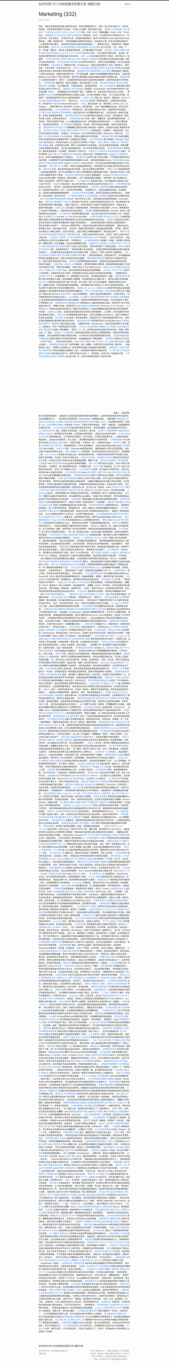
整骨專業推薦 (59, 716)
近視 (94, 1221)
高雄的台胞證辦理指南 (90, 305)
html (79, 181)
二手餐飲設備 (107, 1010)
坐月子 (127, 1304)
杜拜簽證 (59, 317)
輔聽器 (80, 861)
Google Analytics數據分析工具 (63, 858)
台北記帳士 (54, 237)
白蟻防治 (60, 977)
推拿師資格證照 (102, 1209)
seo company (51, 454)
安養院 (108, 692)
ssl (114, 121)
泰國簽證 (67, 88)
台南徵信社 (76, 163)
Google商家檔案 (62, 109)
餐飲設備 (92, 1105)
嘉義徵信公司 (89, 915)
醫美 (81, 870)
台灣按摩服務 (77, 1105)
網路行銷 (67, 963)
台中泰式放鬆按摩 (61, 427)
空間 (85, 835)
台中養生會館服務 (47, 246)
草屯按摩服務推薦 (83, 609)
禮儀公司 (110, 579)
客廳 (41, 731)
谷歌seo (47, 689)
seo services (89, 288)
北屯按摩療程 (52, 424)
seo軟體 (126, 867)
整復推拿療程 (57, 163)
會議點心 (58, 332)
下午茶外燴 (48, 32)
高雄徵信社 (85, 775)
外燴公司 (60, 448)
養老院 (54, 942)
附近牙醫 (49, 1138)
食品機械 (110, 900)
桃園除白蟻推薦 (108, 1079)
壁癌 (53, 564)
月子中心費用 (94, 876)
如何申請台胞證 (65, 35)
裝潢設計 (106, 552)
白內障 (82, 326)
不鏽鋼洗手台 (76, 451)
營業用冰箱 (92, 1242)
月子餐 (42, 112)
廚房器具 (111, 219)
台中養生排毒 (98, 1230)
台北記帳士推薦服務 (93, 707)
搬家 (65, 1153)
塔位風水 (117, 442)
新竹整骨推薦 (121, 983)
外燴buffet (46, 1230)
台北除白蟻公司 (96, 683)
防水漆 (48, 112)
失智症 (121, 757)
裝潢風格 (93, 59)
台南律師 (119, 1070)
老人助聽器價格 (91, 195)
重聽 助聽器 (108, 1147)
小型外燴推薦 (110, 291)
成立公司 (62, 844)
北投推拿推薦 (111, 1007)
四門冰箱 (84, 100)
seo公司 (49, 94)
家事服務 (105, 1055)
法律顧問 (51, 769)
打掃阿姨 (95, 187)
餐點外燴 (54, 817)
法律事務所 (50, 630)
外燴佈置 (121, 909)
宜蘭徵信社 (89, 490)
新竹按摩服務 (94, 680)
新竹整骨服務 (65, 1001)
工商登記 (93, 906)
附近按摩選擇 (106, 966)
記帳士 (103, 983)
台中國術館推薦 (107, 731)
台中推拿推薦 (63, 62)
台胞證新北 (101, 288)
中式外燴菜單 (85, 469)
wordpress (77, 882)
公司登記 (99, 341)
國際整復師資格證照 (96, 258)
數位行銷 (93, 237)
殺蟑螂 (113, 698)
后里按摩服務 (65, 945)
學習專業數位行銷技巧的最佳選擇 (115, 835)
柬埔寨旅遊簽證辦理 (70, 823)
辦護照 (86, 237)
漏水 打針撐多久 (54, 927)
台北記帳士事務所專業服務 (117, 1123)
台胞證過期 (76, 499)
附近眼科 (45, 249)
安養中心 (114, 826)
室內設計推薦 (122, 83)
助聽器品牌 (77, 35)
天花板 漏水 (70, 1156)
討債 (62, 853)
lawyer (98, 567)
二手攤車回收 (87, 537)
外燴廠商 (74, 255)
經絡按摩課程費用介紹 (61, 638)
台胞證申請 (120, 722)
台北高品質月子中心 (67, 1215)
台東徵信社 (95, 1150)
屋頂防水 (117, 1221)
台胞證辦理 (107, 1028)
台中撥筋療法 (95, 1034)
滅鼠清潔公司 (103, 879)
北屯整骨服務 (116, 439)
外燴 (46, 198)
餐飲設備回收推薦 (104, 1221)
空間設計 (111, 983)
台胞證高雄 (58, 264)
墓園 (109, 502)
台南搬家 (43, 463)
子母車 (59, 270)
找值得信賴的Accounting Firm (59, 53)
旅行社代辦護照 (115, 267)
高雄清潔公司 (85, 766)
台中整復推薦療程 (92, 240)
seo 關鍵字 (84, 297)
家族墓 (99, 552)
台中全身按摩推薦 (103, 1129)
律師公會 (112, 1102)
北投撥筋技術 (115, 888)
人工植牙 (105, 992)
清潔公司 (76, 873)
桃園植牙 (75, 1260)
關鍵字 (80, 948)
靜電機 (120, 754)
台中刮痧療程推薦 (73, 472)
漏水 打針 (93, 463)
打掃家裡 (103, 838)
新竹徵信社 (119, 1191)
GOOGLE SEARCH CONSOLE (111, 1242)
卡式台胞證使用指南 (94, 573)
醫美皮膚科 (69, 802)
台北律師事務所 (73, 716)
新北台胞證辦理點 (92, 1114)
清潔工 (84, 103)
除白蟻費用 (114, 297)
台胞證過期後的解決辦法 (96, 1141)
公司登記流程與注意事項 (56, 59)
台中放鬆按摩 (110, 85)
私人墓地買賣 (56, 1067)
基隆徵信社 (95, 526)
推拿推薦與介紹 (58, 820)
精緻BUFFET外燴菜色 (99, 781)
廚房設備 (64, 1233)
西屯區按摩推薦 (100, 796)
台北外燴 (114, 963)
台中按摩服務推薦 (71, 1325)
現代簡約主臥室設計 (120, 175)
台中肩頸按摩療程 (68, 47)
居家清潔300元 (66, 561)
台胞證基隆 (113, 341)
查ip (53, 430)
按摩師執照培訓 (110, 1049)
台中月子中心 (85, 130)
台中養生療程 (105, 1052)
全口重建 (43, 1212)
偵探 (122, 1168)
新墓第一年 (65, 237)
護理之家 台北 (71, 891)
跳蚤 (92, 297)
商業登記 (93, 151)
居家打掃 (68, 778)
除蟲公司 (43, 282)
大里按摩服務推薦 (121, 335)
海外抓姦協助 (77, 88)
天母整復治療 (51, 1174)
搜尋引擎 (55, 47)
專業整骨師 (64, 546)
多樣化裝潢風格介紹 (113, 597)
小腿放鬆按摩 (78, 1263)
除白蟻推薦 (48, 713)
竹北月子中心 (60, 713)
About (127, 4)
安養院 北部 (88, 97)
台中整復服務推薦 (104, 514)
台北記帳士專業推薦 (80, 193)
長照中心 (116, 668)
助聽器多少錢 (45, 85)
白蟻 (57, 1019)
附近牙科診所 (45, 561)
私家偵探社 (124, 514)
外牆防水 (115, 552)
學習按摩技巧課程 (71, 1132)
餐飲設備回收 (108, 520)
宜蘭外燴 (115, 1269)
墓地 (62, 136)
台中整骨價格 (80, 924)
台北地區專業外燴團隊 (95, 326)
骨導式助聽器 (61, 490)
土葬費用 (60, 740)
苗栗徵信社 (62, 234)
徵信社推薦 (76, 1061)
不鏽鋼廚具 (52, 1090)
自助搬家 (79, 1221)
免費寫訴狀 (94, 243)
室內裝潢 (45, 817)
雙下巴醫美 (98, 1111)
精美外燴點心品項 (97, 421)
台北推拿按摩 (45, 1293)
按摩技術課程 (113, 841)
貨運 (122, 793)
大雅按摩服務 (122, 460)
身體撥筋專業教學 (82, 475)
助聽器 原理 (112, 169)
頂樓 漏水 (67, 805)
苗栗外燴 (58, 445)
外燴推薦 (105, 1064)
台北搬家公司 (49, 270)
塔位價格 (66, 255)
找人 (115, 1010)
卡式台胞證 (85, 1037)
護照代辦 (73, 261)
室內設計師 (104, 1191)
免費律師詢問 (61, 303)
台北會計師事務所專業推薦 (88, 1206)
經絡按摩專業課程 (115, 148)
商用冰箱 (95, 986)
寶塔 (54, 1126)
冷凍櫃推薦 (117, 1028)
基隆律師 (123, 552)
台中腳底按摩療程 (76, 195)
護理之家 (124, 103)
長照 (66, 597)
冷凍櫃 (102, 957)
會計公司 (116, 793)
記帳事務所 (59, 695)
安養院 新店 (60, 207)
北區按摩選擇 (51, 594)
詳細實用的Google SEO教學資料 (114, 728)
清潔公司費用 (119, 50)
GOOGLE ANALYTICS (70, 32)
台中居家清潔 (45, 430)
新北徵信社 (96, 793)
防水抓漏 (43, 998)
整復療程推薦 (114, 151)
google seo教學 (101, 537)
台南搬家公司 (47, 445)
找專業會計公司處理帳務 (118, 1111)
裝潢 (97, 763)
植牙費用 (109, 338)
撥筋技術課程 (93, 772)
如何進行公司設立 (51, 130)
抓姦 (116, 760)
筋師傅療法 (49, 650)
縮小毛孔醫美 (58, 421)
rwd (87, 56)
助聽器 (80, 288)
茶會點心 (80, 1055)
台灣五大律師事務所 (56, 998)
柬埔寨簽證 (121, 418)
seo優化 (53, 1016)
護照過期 (81, 71)
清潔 (67, 451)
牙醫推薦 (104, 861)
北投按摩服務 (121, 853)
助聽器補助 (121, 1257)
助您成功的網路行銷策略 (67, 811)
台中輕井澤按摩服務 (119, 627)
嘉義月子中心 (115, 1209)
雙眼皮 (94, 609)
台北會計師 (94, 1022)
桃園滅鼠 (124, 621)
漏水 (53, 659)
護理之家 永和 (74, 59)
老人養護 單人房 (97, 873)
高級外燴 (57, 103)
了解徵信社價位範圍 (109, 136)
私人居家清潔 (108, 647)
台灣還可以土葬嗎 (107, 243)
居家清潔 (47, 329)
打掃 (122, 668)
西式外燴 (57, 463)
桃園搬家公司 (51, 35)
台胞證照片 (106, 793)
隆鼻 (109, 1248)
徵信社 (117, 1132)
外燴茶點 (125, 1290)
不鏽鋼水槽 (44, 338)
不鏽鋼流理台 (67, 154)
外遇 (119, 326)
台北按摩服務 (51, 668)
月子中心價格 (93, 835)
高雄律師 (82, 858)
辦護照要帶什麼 (50, 127)
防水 (102, 766)
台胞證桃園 (104, 187)
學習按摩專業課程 (97, 505)
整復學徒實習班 (76, 1111)
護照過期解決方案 (107, 722)
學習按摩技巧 (67, 294)
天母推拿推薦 (75, 118)
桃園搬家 (98, 490)
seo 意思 (77, 787)
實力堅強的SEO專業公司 (115, 1313)
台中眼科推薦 (100, 630)
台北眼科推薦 (106, 1206)
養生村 (58, 653)
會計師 (57, 853)
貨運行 (87, 823)
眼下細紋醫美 (118, 502)
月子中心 (84, 1177)
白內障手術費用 (96, 216)
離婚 (84, 181)
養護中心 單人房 (110, 683)
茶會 (87, 71)
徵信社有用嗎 (72, 130)
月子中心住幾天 (109, 921)
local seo (57, 921)
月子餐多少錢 (65, 951)
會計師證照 (85, 582)
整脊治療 (78, 561)
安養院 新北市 (74, 490)
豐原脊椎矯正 (66, 112)
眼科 (41, 1114)
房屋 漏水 (53, 1183)
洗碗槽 (96, 728)
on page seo (121, 636)
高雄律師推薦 (82, 47)
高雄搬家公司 (49, 216)
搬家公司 (43, 163)
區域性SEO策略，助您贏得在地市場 (97, 457)
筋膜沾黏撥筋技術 (57, 867)
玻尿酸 (82, 1266)
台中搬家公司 (74, 582)
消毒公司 (111, 1141)
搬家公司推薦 (60, 1138)
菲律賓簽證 (92, 802)
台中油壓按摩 (113, 549)
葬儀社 (113, 326)
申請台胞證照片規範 (58, 534)
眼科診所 (55, 561)
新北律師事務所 (121, 900)
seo (66, 216)
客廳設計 (77, 537)
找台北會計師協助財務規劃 (83, 567)
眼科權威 (53, 442)
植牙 (93, 552)
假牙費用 (106, 71)
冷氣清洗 (67, 201)
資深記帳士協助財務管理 (72, 737)
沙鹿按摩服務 (122, 184)
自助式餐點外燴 (101, 636)
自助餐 (63, 130)
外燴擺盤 (89, 210)
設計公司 (88, 805)
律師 (85, 1111)
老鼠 (60, 674)
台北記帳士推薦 (46, 505)
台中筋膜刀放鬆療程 (77, 1194)
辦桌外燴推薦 (115, 1081)
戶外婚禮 (78, 53)
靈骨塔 (102, 68)
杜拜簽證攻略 (57, 597)
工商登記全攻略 (114, 630)
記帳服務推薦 (53, 775)
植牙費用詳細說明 (108, 83)
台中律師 (100, 594)
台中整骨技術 (122, 154)
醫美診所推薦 (58, 719)
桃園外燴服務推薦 (107, 1084)
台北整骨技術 (101, 769)
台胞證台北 (69, 264)
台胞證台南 (79, 966)
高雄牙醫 (120, 698)
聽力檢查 (86, 638)
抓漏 (55, 184)
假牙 (57, 246)
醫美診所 (104, 680)
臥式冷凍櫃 (98, 466)
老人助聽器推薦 (63, 564)
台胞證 (122, 347)
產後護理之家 (71, 1168)
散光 (41, 517)
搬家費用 (62, 817)
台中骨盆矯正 (117, 29)
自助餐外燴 (81, 157)
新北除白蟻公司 (116, 1304)
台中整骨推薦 (114, 778)
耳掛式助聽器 (89, 594)
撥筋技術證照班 (84, 320)
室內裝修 (102, 609)
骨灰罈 (113, 305)
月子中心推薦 (53, 1194)
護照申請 (56, 112)
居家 (81, 594)
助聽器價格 (79, 784)
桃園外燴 (51, 1046)
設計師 (57, 32)
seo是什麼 (123, 433)
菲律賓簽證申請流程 (84, 647)
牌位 (88, 181)
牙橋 (103, 579)
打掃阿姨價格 (49, 83)
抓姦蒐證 (83, 1102)
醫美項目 (93, 1310)
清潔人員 (56, 154)
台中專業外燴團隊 (103, 1269)
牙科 (57, 1177)
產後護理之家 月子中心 (53, 517)
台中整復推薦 (70, 1093)
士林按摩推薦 (87, 1061)
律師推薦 (74, 62)
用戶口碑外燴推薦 (92, 861)
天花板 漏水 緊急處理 (67, 478)
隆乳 (59, 255)
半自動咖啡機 (58, 891)
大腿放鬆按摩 (105, 903)
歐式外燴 (47, 421)
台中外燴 (123, 1233)
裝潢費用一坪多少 (74, 1290)
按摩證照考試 (99, 900)
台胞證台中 (115, 142)
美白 (122, 1031)
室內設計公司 (118, 487)
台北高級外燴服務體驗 (117, 980)
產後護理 (64, 1194)
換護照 (108, 29)
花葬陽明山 (114, 347)
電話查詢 (114, 977)
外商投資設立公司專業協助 (85, 977)
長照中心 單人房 (123, 243)
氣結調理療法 (96, 71)
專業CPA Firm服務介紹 (97, 1174)
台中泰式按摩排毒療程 (118, 746)
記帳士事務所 (103, 142)
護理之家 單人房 (56, 166)
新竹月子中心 (57, 1293)
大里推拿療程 (104, 1266)
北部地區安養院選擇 (89, 68)
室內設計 (109, 50)
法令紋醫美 (74, 297)
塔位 (62, 802)
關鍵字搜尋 (115, 621)
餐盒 (45, 731)
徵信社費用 (66, 885)
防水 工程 (97, 1040)
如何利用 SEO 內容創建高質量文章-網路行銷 (69, 4)
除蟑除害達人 (116, 856)
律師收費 (70, 609)
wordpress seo (69, 793)
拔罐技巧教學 (81, 802)
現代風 (127, 502)
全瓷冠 (107, 826)
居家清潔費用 (66, 246)
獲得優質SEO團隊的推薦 (110, 1218)
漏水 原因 (120, 1093)
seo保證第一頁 (101, 751)
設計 (108, 326)
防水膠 (112, 1251)
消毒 (93, 823)
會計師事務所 (60, 609)
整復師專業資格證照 (57, 198)
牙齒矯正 (85, 59)
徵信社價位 (110, 957)
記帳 (101, 85)
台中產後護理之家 (101, 1117)
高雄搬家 (103, 195)
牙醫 (64, 1290)
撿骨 (83, 56)
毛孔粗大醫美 (95, 47)
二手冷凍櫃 (57, 850)
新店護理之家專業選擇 (75, 175)
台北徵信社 (82, 591)
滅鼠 (74, 775)
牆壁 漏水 (69, 784)
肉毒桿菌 (69, 115)
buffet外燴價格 (96, 139)
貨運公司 (62, 127)
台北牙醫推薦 (51, 674)
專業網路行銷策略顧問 (59, 344)
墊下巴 (88, 291)
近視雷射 (113, 1245)
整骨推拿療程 (111, 754)
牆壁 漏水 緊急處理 (53, 201)
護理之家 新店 (51, 725)
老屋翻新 (61, 356)
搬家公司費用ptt (92, 983)
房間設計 (45, 1073)
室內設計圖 (90, 784)
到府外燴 (61, 314)
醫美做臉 (103, 986)
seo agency (116, 603)
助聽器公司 (95, 1046)
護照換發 (78, 115)
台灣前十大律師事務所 (108, 430)
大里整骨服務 (118, 160)
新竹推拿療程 (76, 237)
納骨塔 (66, 1037)
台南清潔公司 (57, 65)
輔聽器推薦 (80, 1316)
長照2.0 (76, 68)
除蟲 (111, 1191)
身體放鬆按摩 (74, 303)
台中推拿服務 (67, 124)
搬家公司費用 (55, 1290)
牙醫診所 (51, 740)
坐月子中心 (125, 647)
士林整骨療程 (69, 332)
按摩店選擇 (111, 68)
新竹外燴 (73, 627)
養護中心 (47, 323)
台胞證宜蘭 (73, 534)
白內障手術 (102, 151)
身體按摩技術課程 (111, 1061)
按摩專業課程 (121, 671)
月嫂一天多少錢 (83, 793)
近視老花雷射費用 (108, 460)
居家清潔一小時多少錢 (114, 677)
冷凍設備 (126, 1001)
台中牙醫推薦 (61, 630)
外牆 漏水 (49, 433)
